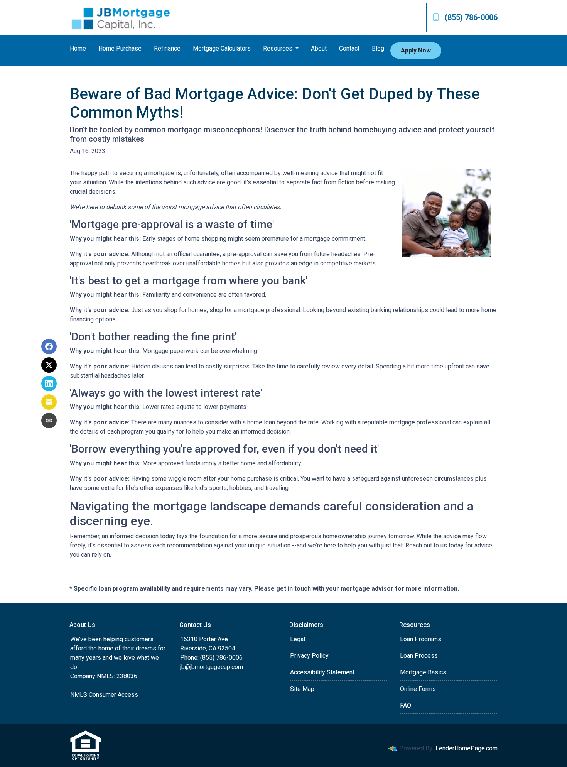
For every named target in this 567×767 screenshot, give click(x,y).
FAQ (405, 705)
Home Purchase (120, 48)
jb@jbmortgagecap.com (211, 667)
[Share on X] (49, 365)
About (319, 48)
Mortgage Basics (423, 672)
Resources (278, 48)
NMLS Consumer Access (104, 694)
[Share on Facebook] (49, 346)
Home (78, 48)
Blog (378, 48)
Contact (349, 48)
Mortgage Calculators (222, 48)
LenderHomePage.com (466, 748)
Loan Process (419, 655)
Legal (297, 639)
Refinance (167, 48)
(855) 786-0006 (471, 17)
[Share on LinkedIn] (49, 383)
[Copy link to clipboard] (49, 420)
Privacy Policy (309, 655)
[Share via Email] (49, 402)
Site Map (302, 689)
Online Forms (418, 689)
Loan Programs (420, 639)
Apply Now (416, 50)
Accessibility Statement (322, 672)
